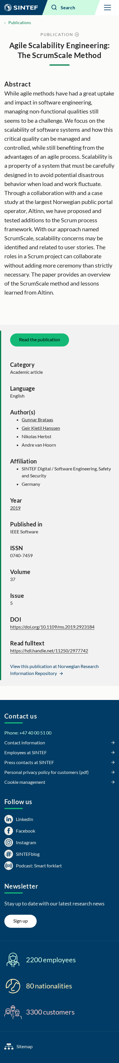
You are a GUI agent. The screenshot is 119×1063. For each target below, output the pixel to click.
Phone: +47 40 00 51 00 (27, 732)
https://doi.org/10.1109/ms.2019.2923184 (52, 626)
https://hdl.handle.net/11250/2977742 (49, 650)
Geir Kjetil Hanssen (41, 428)
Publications (19, 22)
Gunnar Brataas (37, 419)
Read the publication (39, 339)
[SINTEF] (21, 7)
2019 (15, 507)
